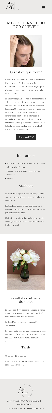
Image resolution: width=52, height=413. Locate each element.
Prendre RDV (26, 137)
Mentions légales (24, 404)
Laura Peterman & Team (33, 408)
